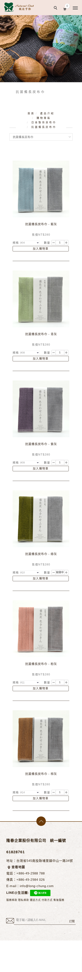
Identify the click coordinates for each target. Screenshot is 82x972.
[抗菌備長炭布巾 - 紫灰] (41, 408)
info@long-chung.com (37, 886)
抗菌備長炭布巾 (43, 127)
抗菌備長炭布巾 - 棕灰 (41, 773)
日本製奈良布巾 (43, 122)
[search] (56, 8)
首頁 (31, 113)
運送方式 (35, 900)
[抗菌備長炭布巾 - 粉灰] (41, 628)
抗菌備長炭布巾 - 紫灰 (41, 444)
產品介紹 (47, 113)
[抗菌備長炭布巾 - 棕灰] (41, 738)
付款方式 (47, 900)
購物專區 (44, 118)
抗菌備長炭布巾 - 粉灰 (41, 664)
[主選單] (75, 8)
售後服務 (58, 900)
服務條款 (11, 900)
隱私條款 (23, 900)
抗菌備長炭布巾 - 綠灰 (41, 554)
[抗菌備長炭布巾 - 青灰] (41, 298)
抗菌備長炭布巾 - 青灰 (41, 334)
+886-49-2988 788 (30, 873)
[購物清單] (64, 9)
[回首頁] (19, 7)
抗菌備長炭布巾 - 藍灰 (41, 224)
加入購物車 (41, 248)
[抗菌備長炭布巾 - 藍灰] (41, 188)
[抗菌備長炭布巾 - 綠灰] (41, 518)
